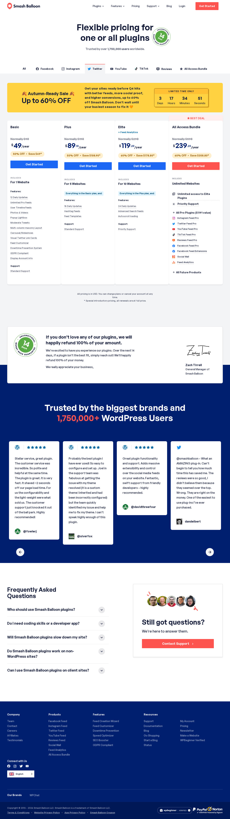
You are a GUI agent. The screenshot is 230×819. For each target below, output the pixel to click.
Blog (169, 6)
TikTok (143, 68)
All (24, 68)
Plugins (97, 6)
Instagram (73, 68)
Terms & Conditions (18, 812)
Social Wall (55, 745)
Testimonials (15, 740)
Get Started (207, 6)
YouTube (121, 68)
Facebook (47, 68)
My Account (187, 721)
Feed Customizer (103, 725)
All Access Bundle (195, 68)
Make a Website (189, 735)
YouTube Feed (57, 735)
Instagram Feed (58, 725)
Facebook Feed (58, 721)
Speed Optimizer (103, 735)
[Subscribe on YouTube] (27, 766)
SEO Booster (101, 740)
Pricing (136, 6)
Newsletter (187, 730)
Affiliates (13, 735)
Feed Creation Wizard (106, 721)
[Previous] (20, 552)
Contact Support (176, 643)
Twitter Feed (56, 730)
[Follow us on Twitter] (21, 766)
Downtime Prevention (106, 730)
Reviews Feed (57, 740)
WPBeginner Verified (192, 740)
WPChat (35, 795)
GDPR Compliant (103, 745)
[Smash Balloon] (23, 6)
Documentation (153, 725)
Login (182, 6)
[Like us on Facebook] (9, 766)
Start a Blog (151, 740)
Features (116, 6)
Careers (12, 730)
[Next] (210, 552)
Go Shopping (151, 735)
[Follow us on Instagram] (15, 766)
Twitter (97, 68)
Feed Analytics (57, 749)
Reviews (166, 68)
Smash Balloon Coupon (102, 812)
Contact (12, 725)
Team (10, 721)
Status (148, 745)
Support (152, 6)
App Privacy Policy (75, 812)
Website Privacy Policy (47, 812)
